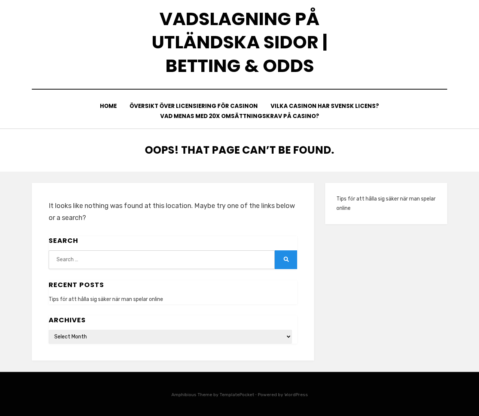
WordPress (296, 394)
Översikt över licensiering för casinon (193, 106)
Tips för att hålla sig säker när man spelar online (106, 299)
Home (108, 106)
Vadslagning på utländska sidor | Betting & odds (239, 42)
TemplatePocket (237, 394)
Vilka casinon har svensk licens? (325, 106)
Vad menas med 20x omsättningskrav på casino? (239, 116)
